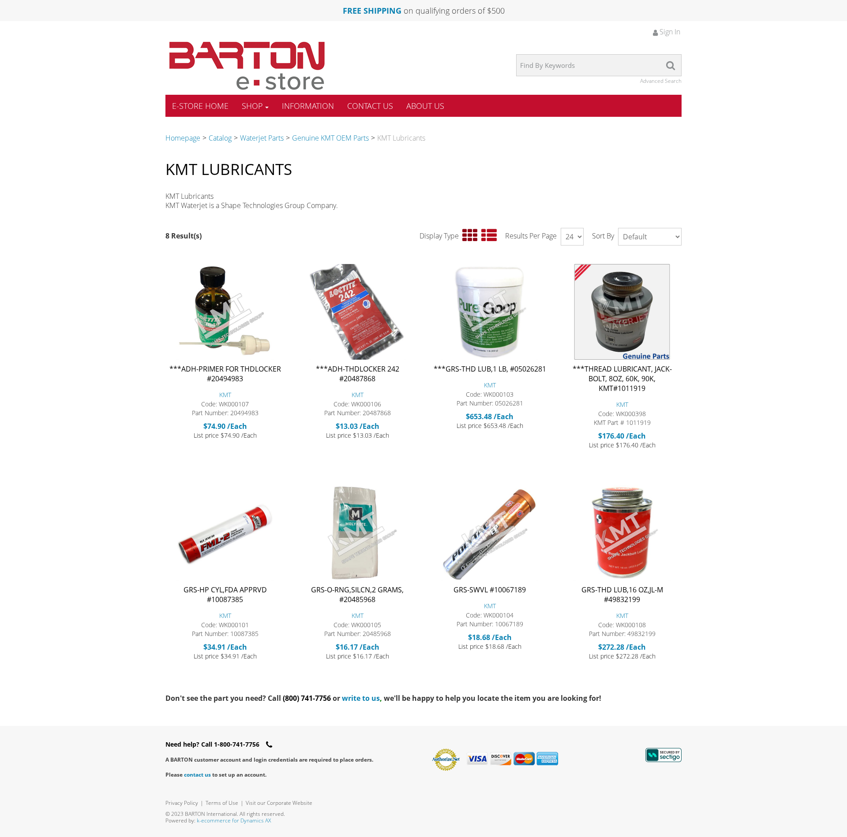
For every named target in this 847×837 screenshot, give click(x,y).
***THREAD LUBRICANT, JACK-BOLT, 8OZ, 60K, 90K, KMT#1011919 (622, 378)
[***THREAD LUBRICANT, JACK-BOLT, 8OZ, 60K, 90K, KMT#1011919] (622, 312)
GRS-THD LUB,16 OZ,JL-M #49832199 (622, 594)
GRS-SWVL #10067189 (489, 590)
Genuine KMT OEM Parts (330, 138)
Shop (252, 105)
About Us (425, 105)
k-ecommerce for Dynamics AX (234, 820)
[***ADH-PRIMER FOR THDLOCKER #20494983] (225, 312)
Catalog (220, 138)
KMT (225, 395)
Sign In (669, 32)
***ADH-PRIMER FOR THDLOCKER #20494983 (225, 373)
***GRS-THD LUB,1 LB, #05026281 (490, 369)
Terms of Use (222, 803)
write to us (362, 698)
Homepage (182, 138)
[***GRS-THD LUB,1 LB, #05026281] (489, 312)
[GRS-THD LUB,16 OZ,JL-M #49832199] (622, 532)
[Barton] (247, 65)
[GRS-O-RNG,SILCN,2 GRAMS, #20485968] (357, 532)
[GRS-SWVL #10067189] (489, 532)
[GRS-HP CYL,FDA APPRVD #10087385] (225, 532)
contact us (197, 774)
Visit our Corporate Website (279, 803)
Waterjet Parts (262, 138)
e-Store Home (200, 105)
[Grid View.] (470, 235)
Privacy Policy (181, 803)
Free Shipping (372, 10)
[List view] (489, 235)
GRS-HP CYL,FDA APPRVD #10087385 (225, 594)
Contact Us (370, 105)
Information (308, 105)
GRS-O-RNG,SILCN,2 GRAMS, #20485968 (357, 594)
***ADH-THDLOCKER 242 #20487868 (357, 373)
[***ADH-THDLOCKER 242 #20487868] (357, 312)
